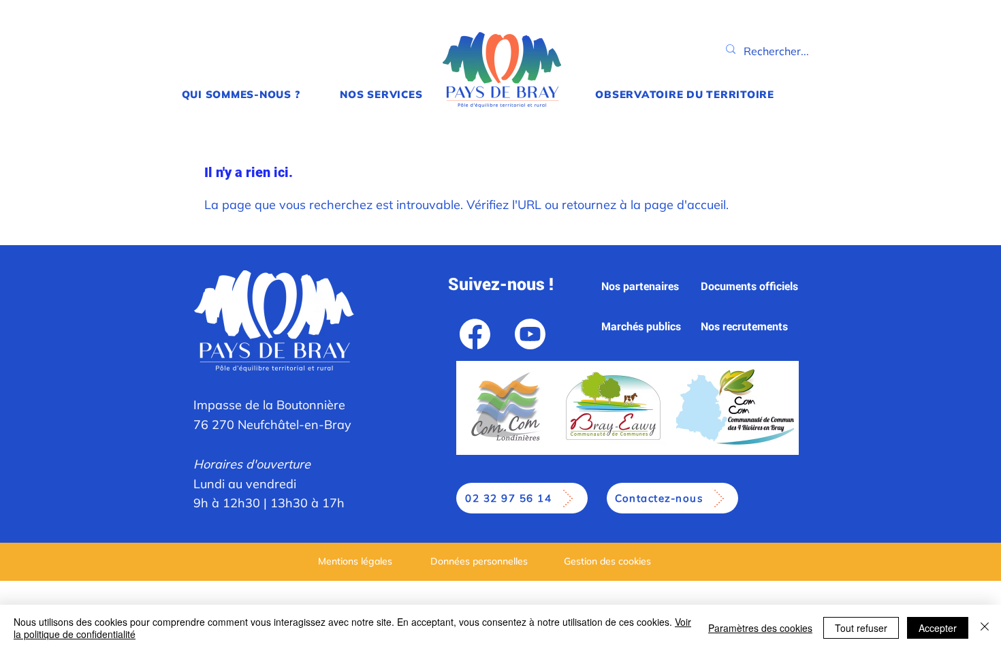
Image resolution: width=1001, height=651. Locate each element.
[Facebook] (475, 334)
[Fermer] (984, 628)
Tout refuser (861, 628)
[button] (241, 94)
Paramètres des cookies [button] (760, 628)
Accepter (938, 628)
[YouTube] (530, 334)
